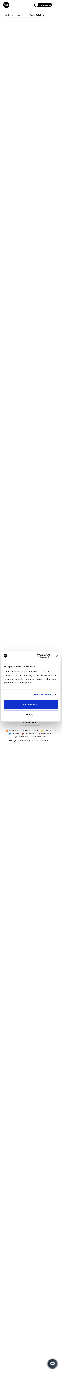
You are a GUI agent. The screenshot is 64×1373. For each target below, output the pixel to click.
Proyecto (21, 15)
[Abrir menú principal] (57, 5)
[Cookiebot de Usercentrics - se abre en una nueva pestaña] (37, 656)
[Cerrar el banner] (57, 656)
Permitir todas (31, 704)
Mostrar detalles (43, 694)
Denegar (31, 714)
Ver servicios (31, 722)
